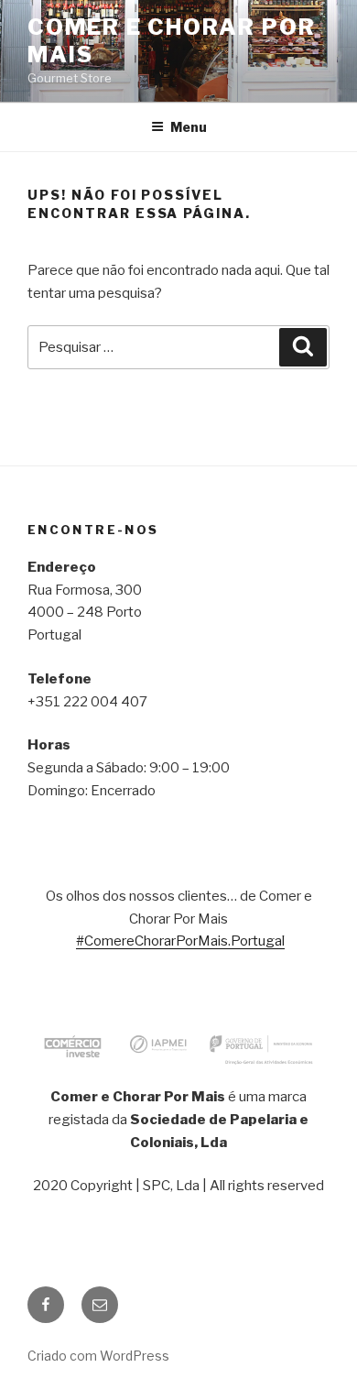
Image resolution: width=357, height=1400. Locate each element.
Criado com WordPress (98, 1355)
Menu (188, 127)
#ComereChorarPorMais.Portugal (180, 941)
